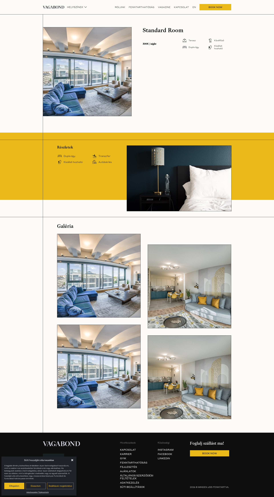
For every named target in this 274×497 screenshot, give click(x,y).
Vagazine (164, 7)
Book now (215, 7)
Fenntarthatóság (141, 7)
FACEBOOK (165, 454)
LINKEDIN (164, 458)
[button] (72, 460)
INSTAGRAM (166, 449)
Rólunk (120, 7)
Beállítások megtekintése (60, 486)
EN (194, 7)
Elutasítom (36, 486)
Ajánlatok (128, 471)
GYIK (123, 458)
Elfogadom (14, 486)
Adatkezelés (129, 482)
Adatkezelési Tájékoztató (37, 492)
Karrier (126, 454)
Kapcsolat (181, 7)
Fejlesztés (128, 467)
